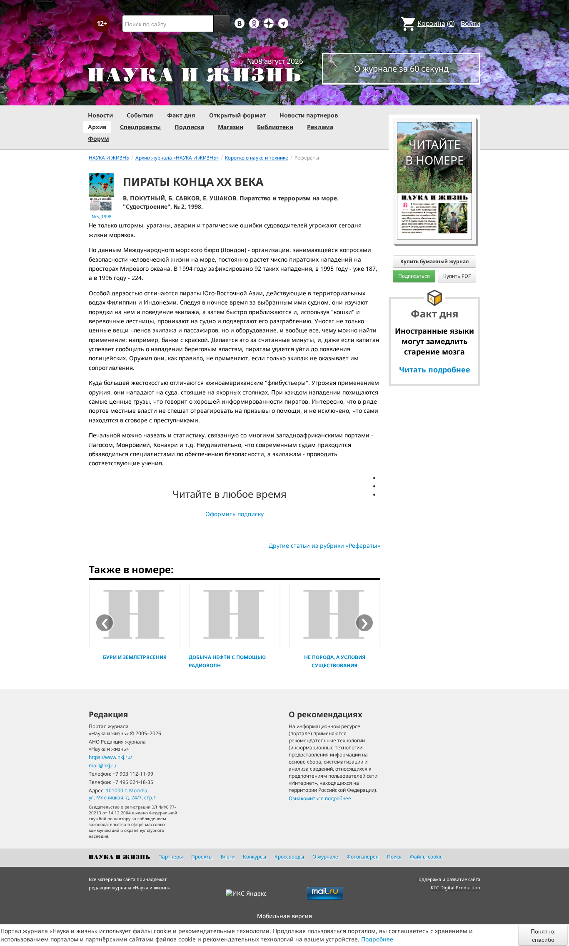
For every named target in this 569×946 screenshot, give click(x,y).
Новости (100, 115)
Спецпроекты (140, 127)
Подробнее (377, 939)
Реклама (320, 127)
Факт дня (181, 115)
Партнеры (170, 856)
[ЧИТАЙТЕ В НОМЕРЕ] (434, 98)
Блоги (228, 856)
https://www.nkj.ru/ (110, 757)
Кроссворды (289, 856)
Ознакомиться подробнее (320, 798)
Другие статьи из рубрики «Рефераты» (324, 545)
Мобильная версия (284, 916)
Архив (97, 127)
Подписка (189, 127)
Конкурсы (254, 856)
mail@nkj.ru (102, 765)
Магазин (230, 127)
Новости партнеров (309, 115)
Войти (470, 23)
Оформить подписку (234, 514)
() (436, 23)
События (140, 115)
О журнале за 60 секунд (401, 68)
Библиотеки (275, 127)
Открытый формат (237, 115)
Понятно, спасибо (543, 935)
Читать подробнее (434, 369)
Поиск (394, 856)
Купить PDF (457, 276)
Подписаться (414, 276)
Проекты (201, 856)
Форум (98, 138)
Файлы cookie (426, 856)
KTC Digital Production (455, 887)
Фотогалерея (363, 856)
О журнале (325, 856)
